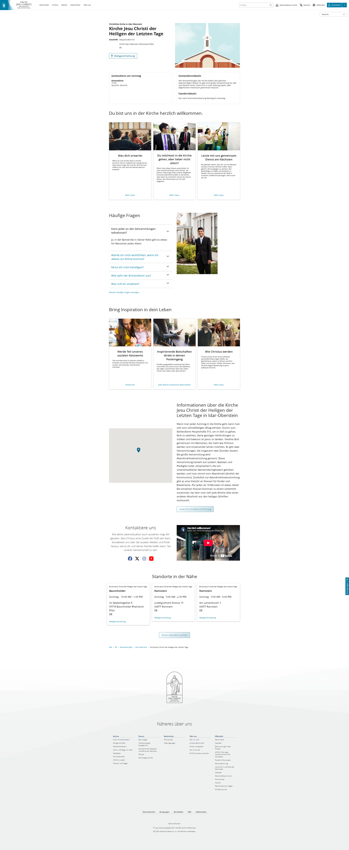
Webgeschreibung (117, 621)
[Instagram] (144, 558)
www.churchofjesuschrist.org (195, 509)
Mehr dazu (130, 195)
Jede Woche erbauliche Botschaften (174, 385)
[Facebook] (130, 558)
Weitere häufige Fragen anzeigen (124, 292)
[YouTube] (151, 558)
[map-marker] (141, 452)
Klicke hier (130, 385)
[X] (137, 558)
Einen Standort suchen (174, 635)
